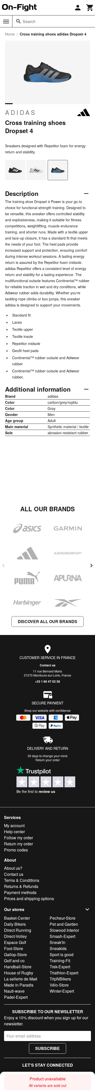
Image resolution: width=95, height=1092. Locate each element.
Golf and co (14, 960)
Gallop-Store (15, 954)
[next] (91, 565)
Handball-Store (17, 967)
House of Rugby (18, 973)
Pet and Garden (64, 924)
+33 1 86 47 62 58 (47, 681)
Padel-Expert (16, 997)
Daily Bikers (15, 924)
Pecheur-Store (62, 918)
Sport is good (61, 954)
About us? (13, 868)
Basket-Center (17, 918)
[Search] (18, 21)
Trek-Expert (60, 967)
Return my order (18, 844)
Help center (14, 831)
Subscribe (47, 1048)
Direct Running (17, 930)
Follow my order (18, 838)
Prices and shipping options (29, 898)
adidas (20, 112)
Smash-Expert (62, 936)
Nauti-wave (14, 991)
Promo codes (16, 850)
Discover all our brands (47, 621)
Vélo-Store (59, 985)
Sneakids (58, 948)
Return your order (47, 760)
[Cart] (90, 8)
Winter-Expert (62, 991)
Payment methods (20, 892)
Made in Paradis (18, 985)
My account (14, 825)
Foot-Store (13, 948)
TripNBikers (60, 979)
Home (10, 34)
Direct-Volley (15, 936)
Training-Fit (60, 960)
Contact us (47, 665)
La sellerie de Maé (20, 979)
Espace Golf (15, 942)
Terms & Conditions (21, 880)
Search (29, 21)
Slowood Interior (64, 930)
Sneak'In (57, 942)
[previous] (3, 565)
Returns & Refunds (21, 886)
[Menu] (6, 21)
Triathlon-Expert (64, 973)
